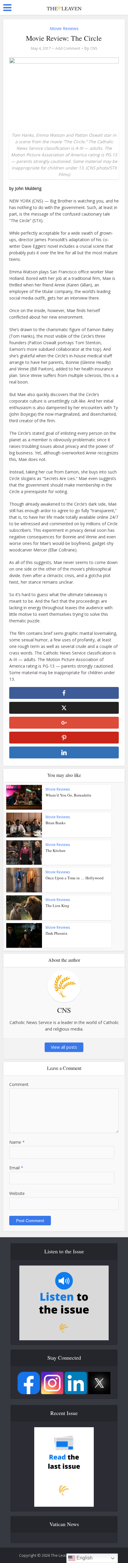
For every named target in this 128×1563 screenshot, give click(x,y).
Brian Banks (55, 822)
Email (16, 1168)
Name (17, 1142)
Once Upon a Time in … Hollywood (75, 878)
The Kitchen (55, 850)
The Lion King (57, 905)
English (84, 1557)
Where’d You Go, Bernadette (68, 795)
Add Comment (67, 48)
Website (17, 1193)
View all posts (64, 1047)
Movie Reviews (64, 28)
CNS (93, 48)
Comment (19, 1084)
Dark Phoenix (57, 933)
